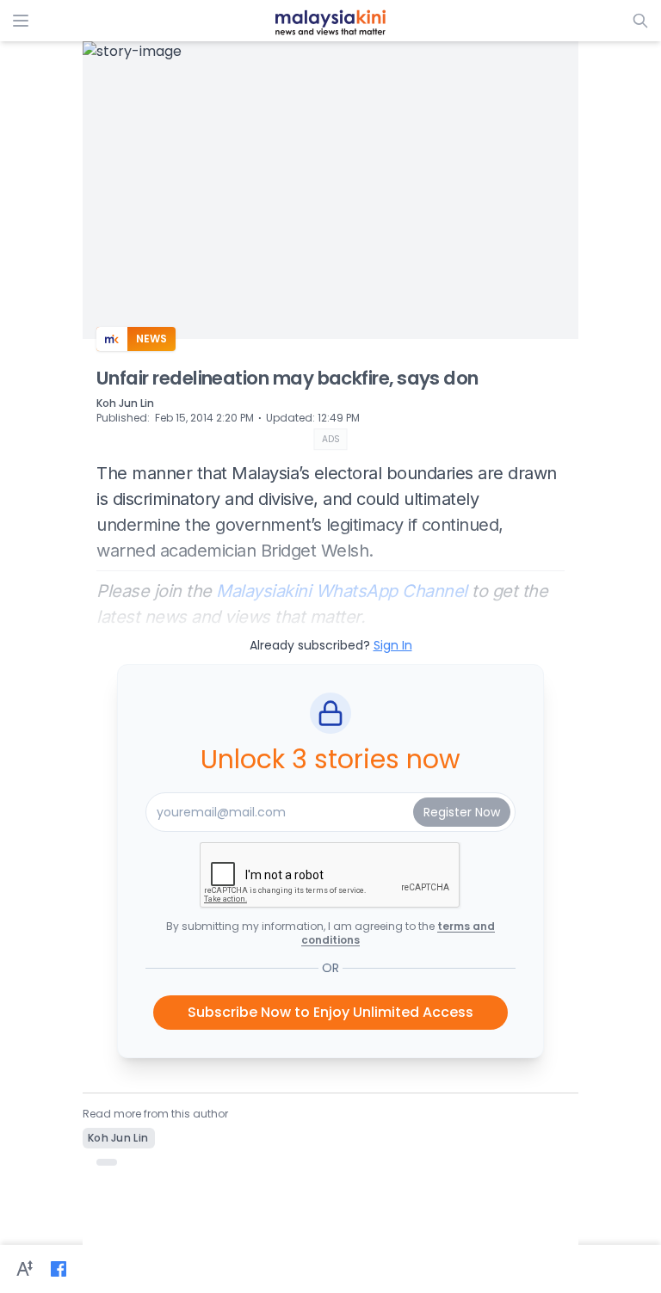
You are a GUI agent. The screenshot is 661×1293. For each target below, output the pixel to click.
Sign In (393, 645)
